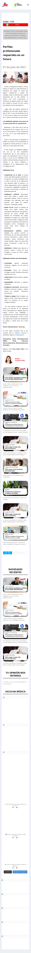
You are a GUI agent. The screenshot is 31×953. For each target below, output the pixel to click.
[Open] (15, 791)
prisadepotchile (15, 781)
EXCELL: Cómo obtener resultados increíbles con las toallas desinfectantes (13, 385)
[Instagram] (25, 801)
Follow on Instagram (21, 872)
